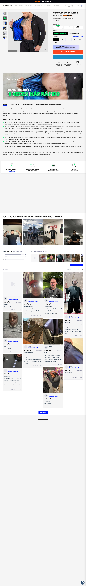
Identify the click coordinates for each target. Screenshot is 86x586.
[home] (7, 5)
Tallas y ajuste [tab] (15, 104)
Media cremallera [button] (74, 33)
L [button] (68, 39)
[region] (57, 258)
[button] (66, 6)
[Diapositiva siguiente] (82, 258)
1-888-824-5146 (12, 171)
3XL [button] (56, 42)
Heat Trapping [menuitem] (29, 5)
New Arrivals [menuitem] (38, 5)
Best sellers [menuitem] (47, 5)
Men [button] (16, 5)
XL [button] (74, 39)
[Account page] (69, 6)
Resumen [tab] (5, 104)
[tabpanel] (43, 132)
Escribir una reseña (78, 265)
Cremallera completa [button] (60, 33)
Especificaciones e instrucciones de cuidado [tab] (48, 104)
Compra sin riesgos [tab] (28, 104)
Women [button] (21, 5)
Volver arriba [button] (43, 419)
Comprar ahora (68, 56)
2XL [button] (80, 39)
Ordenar (69, 269)
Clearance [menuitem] (56, 5)
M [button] (62, 39)
